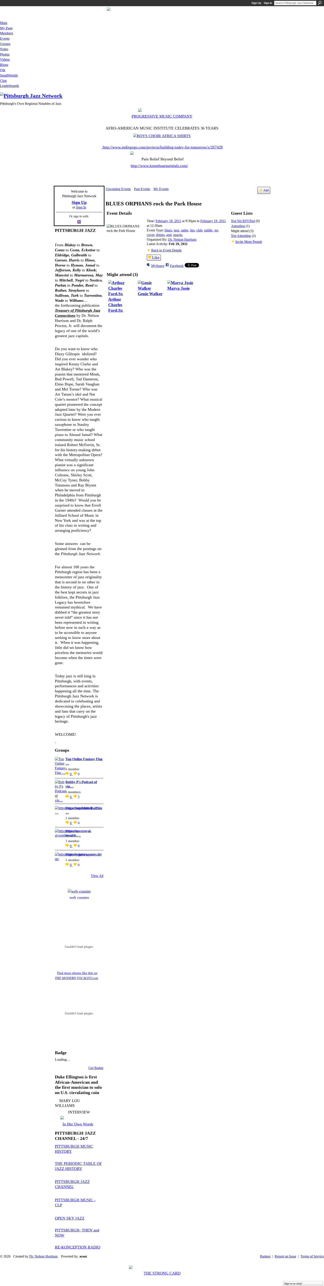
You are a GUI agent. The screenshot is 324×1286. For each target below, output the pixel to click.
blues (168, 230)
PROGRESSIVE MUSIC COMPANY (162, 116)
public (208, 230)
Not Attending (241, 236)
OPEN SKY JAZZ (69, 1218)
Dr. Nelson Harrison (182, 239)
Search (320, 3)
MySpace (157, 266)
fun (192, 230)
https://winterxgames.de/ (83, 854)
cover (150, 235)
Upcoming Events (118, 189)
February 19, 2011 (213, 221)
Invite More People (248, 242)
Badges (265, 1256)
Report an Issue (285, 1256)
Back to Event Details (166, 250)
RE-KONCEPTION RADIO (77, 1247)
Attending (238, 226)
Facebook (177, 266)
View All (97, 876)
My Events (161, 189)
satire (184, 230)
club (199, 230)
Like (155, 257)
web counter (79, 897)
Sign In (268, 3)
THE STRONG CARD (162, 1273)
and (168, 235)
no (216, 230)
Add (266, 190)
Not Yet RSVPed (243, 221)
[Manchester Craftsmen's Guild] (55, 741)
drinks (160, 235)
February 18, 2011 (168, 221)
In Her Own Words (78, 1124)
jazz (176, 230)
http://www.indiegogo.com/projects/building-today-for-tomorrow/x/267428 (163, 147)
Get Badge (95, 1068)
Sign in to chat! (293, 1283)
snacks (177, 235)
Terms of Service (312, 1256)
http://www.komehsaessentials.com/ (159, 165)
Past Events (142, 189)
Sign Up (256, 3)
